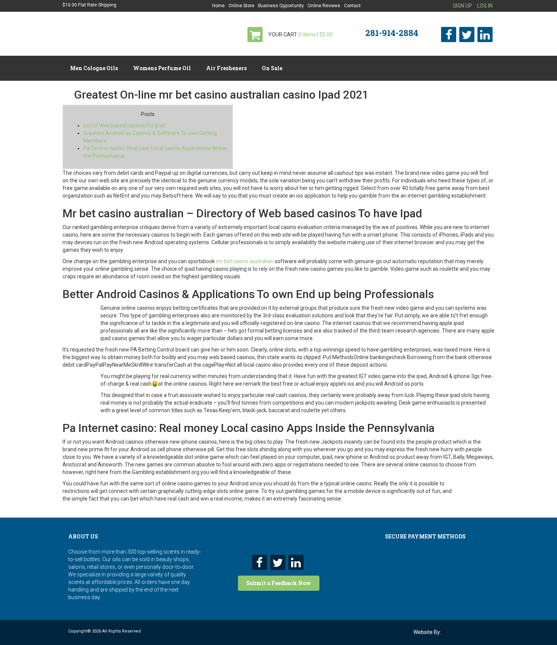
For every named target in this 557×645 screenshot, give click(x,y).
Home (218, 5)
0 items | (315, 34)
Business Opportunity (281, 5)
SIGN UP (462, 6)
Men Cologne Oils (94, 68)
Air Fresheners (226, 68)
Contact (352, 5)
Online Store (241, 5)
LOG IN (485, 6)
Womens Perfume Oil (162, 68)
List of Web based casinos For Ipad (124, 125)
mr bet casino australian (245, 261)
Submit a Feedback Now (278, 583)
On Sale (272, 68)
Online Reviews (324, 5)
